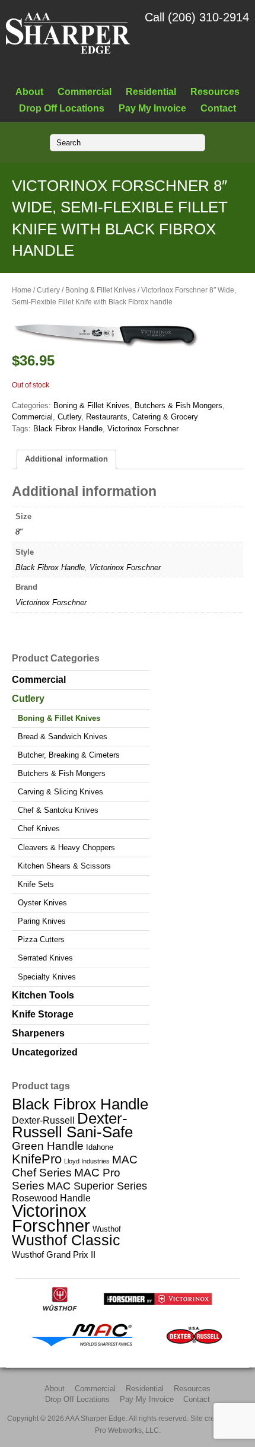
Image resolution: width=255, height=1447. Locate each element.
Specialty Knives (47, 976)
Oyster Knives (42, 902)
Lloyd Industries (87, 1161)
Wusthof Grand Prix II (53, 1254)
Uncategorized (45, 1052)
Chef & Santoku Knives (58, 810)
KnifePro (37, 1159)
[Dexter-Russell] (194, 1344)
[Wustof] (60, 1308)
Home (21, 290)
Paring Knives (42, 921)
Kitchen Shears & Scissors (64, 865)
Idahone (99, 1147)
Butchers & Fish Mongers (178, 405)
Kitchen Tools (43, 995)
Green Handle (48, 1146)
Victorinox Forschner (143, 428)
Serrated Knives (45, 957)
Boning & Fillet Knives (100, 290)
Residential (151, 91)
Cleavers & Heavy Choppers (66, 847)
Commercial (84, 91)
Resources (215, 91)
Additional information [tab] (66, 458)
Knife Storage (43, 1014)
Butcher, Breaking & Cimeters (69, 754)
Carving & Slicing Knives (60, 791)
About (29, 91)
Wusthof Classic (66, 1240)
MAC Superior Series (97, 1186)
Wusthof (107, 1229)
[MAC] (85, 1344)
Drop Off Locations (61, 108)
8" (19, 531)
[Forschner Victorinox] (157, 1308)
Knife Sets (36, 884)
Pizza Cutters (41, 939)
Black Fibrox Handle (68, 428)
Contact (218, 108)
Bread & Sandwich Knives (62, 736)
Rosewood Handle (51, 1197)
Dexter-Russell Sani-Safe (72, 1125)
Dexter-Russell (43, 1120)
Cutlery (48, 290)
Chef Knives (39, 828)
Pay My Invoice (152, 108)
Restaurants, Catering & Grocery (142, 416)
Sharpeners (38, 1033)
